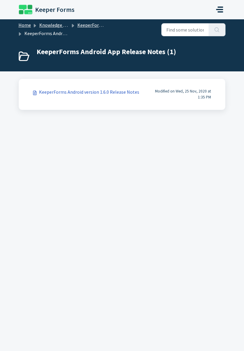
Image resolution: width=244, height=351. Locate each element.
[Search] (217, 29)
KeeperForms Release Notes (106, 25)
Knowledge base (56, 25)
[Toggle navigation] (220, 9)
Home (24, 25)
